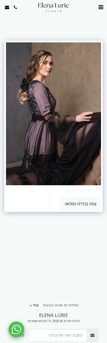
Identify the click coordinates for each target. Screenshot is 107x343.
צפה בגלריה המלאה (80, 203)
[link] (54, 190)
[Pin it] (82, 190)
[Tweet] (89, 190)
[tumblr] (75, 190)
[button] (101, 7)
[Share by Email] (68, 190)
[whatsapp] (61, 190)
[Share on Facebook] (96, 190)
